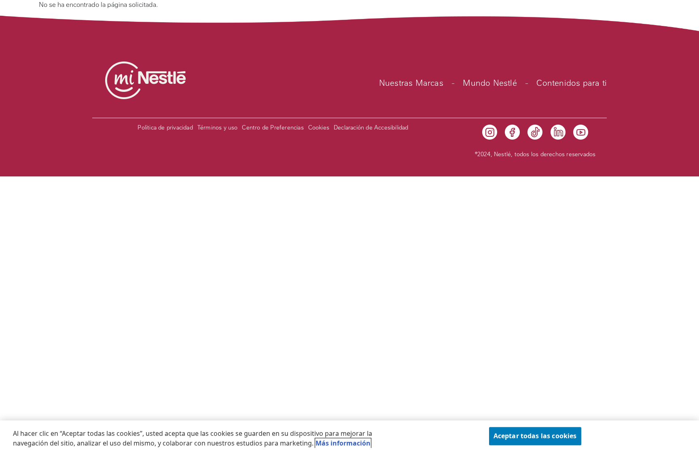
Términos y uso (217, 127)
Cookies (318, 127)
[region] (349, 436)
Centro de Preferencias (272, 127)
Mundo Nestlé (490, 83)
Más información (343, 443)
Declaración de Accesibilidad (371, 127)
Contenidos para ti (571, 83)
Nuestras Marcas (411, 83)
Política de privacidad (165, 127)
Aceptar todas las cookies (535, 435)
